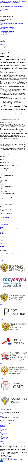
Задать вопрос (14, 8)
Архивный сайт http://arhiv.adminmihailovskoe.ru (7, 216)
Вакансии (1, 220)
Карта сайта (2, 441)
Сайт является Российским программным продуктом (7, 457)
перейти (1, 260)
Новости (1, 434)
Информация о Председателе (12, 6)
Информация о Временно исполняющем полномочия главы (13, 1)
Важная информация (3, 214)
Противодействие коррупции (4, 217)
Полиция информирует (3, 438)
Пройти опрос (2, 40)
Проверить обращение (19, 8)
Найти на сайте (2, 440)
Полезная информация (3, 439)
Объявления (2, 435)
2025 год (1, 227)
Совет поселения (2, 426)
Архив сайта (2, 445)
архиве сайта (14, 453)
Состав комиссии (2, 221)
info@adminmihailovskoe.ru (6, 137)
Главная (4, 213)
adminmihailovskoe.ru (3, 61)
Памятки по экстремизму (4, 224)
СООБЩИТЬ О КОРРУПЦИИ (4, 34)
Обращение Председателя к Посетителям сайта (7, 27)
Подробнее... (2, 237)
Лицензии (1, 442)
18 (0, 10)
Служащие (1, 24)
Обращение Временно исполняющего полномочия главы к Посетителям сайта (13, 2)
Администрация (2, 1)
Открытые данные (3, 444)
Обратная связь (2, 8)
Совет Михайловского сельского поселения (6, 28)
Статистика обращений (5, 9)
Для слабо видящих (3, 427)
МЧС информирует (3, 436)
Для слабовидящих (3, 11)
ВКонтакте (1, 44)
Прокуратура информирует (4, 437)
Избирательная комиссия (4, 6)
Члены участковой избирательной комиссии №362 (7, 32)
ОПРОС (1, 37)
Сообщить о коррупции (8, 8)
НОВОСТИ (1, 240)
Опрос (1, 9)
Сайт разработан (2, 459)
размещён (14, 459)
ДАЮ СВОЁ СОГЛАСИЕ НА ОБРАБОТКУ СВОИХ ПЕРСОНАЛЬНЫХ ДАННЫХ (9, 138)
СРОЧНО (1, 232)
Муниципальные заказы (3, 223)
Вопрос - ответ (25, 8)
